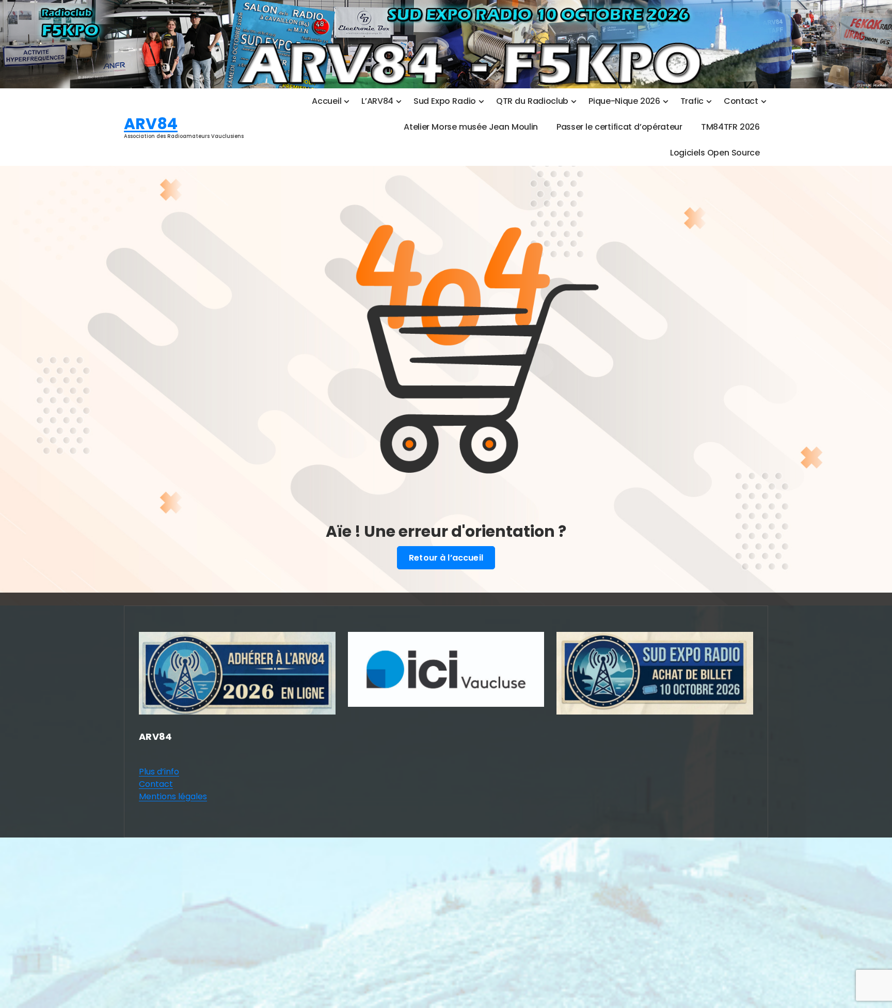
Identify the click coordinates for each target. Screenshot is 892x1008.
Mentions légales (173, 796)
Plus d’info (159, 772)
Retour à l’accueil (446, 558)
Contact (156, 784)
